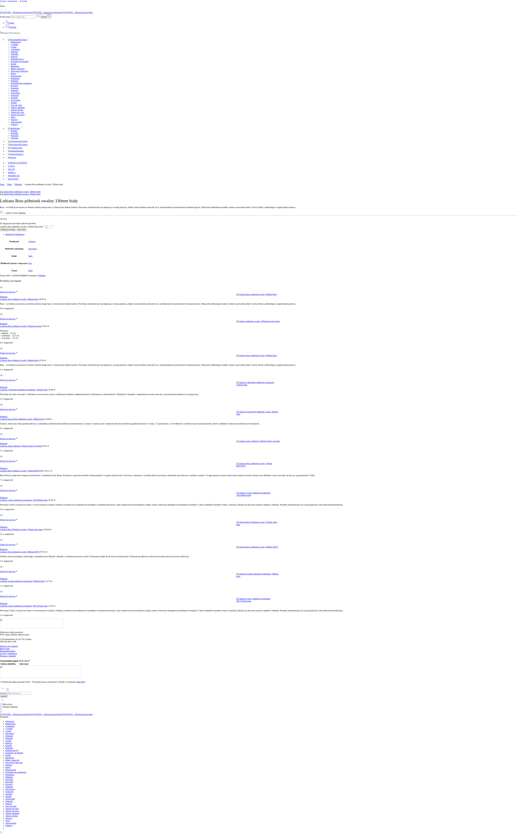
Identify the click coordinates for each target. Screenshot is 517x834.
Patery (13, 73)
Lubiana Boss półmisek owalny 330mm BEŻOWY (22, 471)
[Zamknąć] (1, 704)
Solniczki (15, 95)
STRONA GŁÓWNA (17, 163)
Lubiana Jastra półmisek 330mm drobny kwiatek (21, 446)
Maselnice (15, 66)
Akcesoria (23, 141)
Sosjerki (14, 98)
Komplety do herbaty (20, 61)
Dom (2, 184)
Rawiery (14, 86)
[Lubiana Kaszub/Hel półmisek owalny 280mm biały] (258, 413)
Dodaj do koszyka (8, 230)
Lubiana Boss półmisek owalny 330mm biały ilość (21, 227)
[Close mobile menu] (1, 712)
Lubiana (31, 241)
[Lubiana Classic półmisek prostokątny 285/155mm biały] (258, 600)
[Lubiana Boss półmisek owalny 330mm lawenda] (258, 321)
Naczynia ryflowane (19, 71)
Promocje (12, 157)
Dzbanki (14, 52)
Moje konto (5, 649)
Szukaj (44, 17)
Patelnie (20, 151)
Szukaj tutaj (5, 17)
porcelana (32, 249)
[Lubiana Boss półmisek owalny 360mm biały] (258, 355)
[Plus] (44, 227)
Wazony (14, 119)
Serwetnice (15, 93)
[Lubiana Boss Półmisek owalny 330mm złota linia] (258, 523)
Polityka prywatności (9, 646)
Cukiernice (15, 49)
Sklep (9, 184)
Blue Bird (81, 682)
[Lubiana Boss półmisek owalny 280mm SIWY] (258, 547)
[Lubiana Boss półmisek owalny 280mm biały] (258, 294)
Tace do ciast (16, 105)
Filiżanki (14, 54)
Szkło (17, 128)
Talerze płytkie (17, 110)
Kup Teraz (22, 230)
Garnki (19, 148)
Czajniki (14, 44)
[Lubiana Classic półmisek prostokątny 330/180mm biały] (258, 494)
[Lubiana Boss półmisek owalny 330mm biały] (20, 192)
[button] (9, 292)
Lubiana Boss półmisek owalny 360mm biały (19, 360)
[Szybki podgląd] (1, 289)
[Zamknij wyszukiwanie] (2, 702)
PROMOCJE (14, 176)
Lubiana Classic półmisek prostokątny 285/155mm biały (24, 606)
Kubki (13, 64)
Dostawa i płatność (8, 656)
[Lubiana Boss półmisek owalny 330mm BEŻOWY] (258, 464)
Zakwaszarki (16, 122)
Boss (30, 270)
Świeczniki (15, 100)
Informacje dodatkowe (15, 234)
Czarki (13, 47)
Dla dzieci (23, 144)
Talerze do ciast (17, 112)
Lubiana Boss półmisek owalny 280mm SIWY (20, 552)
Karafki (14, 131)
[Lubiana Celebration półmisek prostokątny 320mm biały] (258, 383)
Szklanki (14, 138)
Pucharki (14, 136)
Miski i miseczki (18, 69)
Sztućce (20, 154)
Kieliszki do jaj (17, 59)
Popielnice (15, 78)
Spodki (14, 103)
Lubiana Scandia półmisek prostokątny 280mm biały (22, 581)
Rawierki (15, 88)
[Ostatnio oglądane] (7, 691)
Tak (30, 263)
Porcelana (23, 40)
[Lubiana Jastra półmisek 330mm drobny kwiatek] (258, 441)
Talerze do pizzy (18, 115)
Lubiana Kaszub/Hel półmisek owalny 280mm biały (22, 419)
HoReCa (12, 172)
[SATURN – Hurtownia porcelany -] (46, 12)
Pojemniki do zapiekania (21, 83)
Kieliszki (14, 133)
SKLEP (11, 169)
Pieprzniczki (16, 76)
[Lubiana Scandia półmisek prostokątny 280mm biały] (258, 575)
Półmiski (14, 81)
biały (30, 256)
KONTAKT (13, 179)
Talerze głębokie (18, 107)
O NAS (11, 166)
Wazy (13, 117)
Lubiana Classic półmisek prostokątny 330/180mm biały (24, 500)
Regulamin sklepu (7, 651)
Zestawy (14, 124)
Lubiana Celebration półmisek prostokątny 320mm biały (24, 390)
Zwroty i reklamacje (8, 653)
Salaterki (14, 90)
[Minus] (54, 227)
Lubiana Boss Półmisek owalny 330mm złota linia (21, 529)
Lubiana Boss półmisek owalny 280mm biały (19, 299)
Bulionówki (16, 42)
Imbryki (14, 56)
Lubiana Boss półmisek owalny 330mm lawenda (21, 326)
